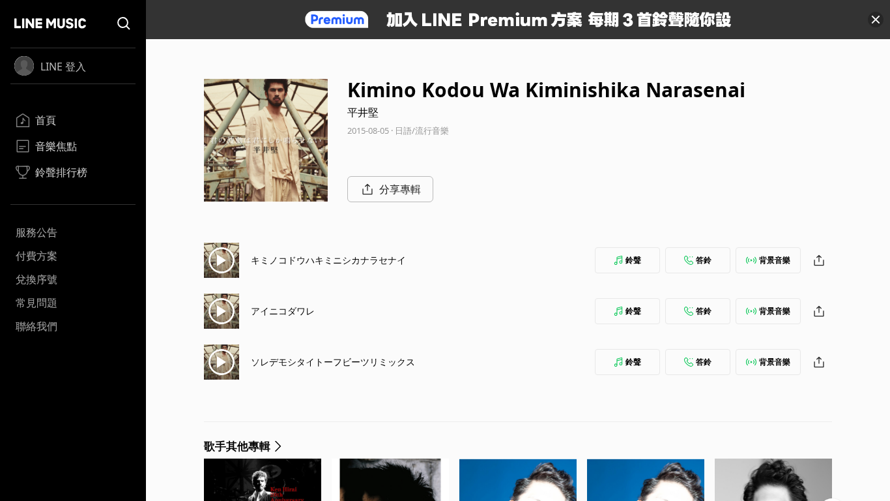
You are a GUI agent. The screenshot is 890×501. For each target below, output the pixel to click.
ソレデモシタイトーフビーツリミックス (333, 362)
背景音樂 (774, 260)
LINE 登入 (63, 66)
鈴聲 (633, 260)
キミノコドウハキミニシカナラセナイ (328, 260)
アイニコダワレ (283, 311)
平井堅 (363, 112)
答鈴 (703, 260)
